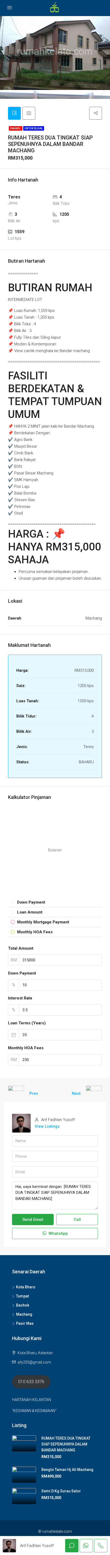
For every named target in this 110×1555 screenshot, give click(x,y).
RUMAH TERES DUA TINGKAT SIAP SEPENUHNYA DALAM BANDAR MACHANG (66, 1444)
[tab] (14, 113)
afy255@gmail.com (34, 1362)
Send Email (32, 1219)
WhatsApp (58, 1233)
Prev (33, 1093)
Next (76, 1093)
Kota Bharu (25, 1287)
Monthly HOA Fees (26, 1048)
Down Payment (22, 973)
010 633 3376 (31, 1381)
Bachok (22, 1305)
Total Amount (20, 948)
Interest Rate (20, 998)
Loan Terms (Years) (27, 1023)
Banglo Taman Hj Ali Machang (67, 1469)
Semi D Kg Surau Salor (61, 1491)
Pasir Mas (25, 1323)
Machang (24, 1314)
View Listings (47, 1126)
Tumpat (22, 1296)
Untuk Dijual (34, 128)
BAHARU (15, 128)
